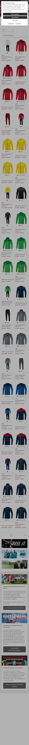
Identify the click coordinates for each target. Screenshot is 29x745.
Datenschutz (11, 23)
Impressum (18, 23)
